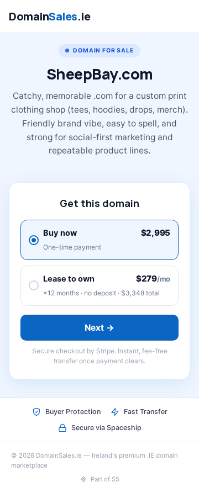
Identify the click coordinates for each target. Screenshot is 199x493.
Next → (100, 327)
